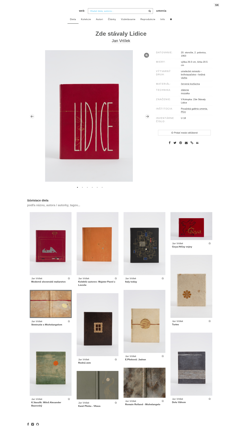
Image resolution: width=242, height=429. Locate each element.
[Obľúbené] (171, 19)
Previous (32, 116)
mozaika (185, 93)
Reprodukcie (147, 19)
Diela (73, 19)
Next (147, 116)
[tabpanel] (90, 116)
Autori (99, 19)
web (82, 10)
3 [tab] (87, 187)
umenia (161, 10)
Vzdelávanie (128, 19)
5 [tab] (97, 187)
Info (162, 19)
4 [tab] (92, 187)
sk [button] (217, 5)
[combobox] (120, 11)
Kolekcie (86, 19)
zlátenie (185, 90)
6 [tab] (102, 187)
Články (112, 19)
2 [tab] (82, 187)
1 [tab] (77, 187)
